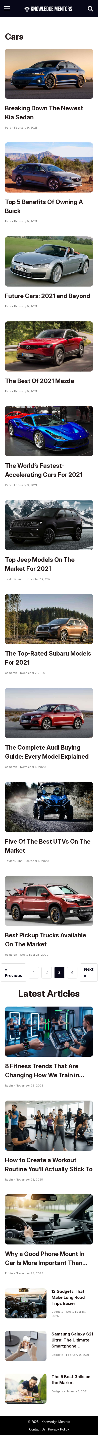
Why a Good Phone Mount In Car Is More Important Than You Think (44, 1263)
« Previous (13, 972)
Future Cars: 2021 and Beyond (47, 296)
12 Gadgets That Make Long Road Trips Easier (68, 1297)
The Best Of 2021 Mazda (39, 381)
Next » (88, 972)
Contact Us (37, 1429)
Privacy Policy (58, 1429)
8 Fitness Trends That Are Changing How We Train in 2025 (42, 1075)
